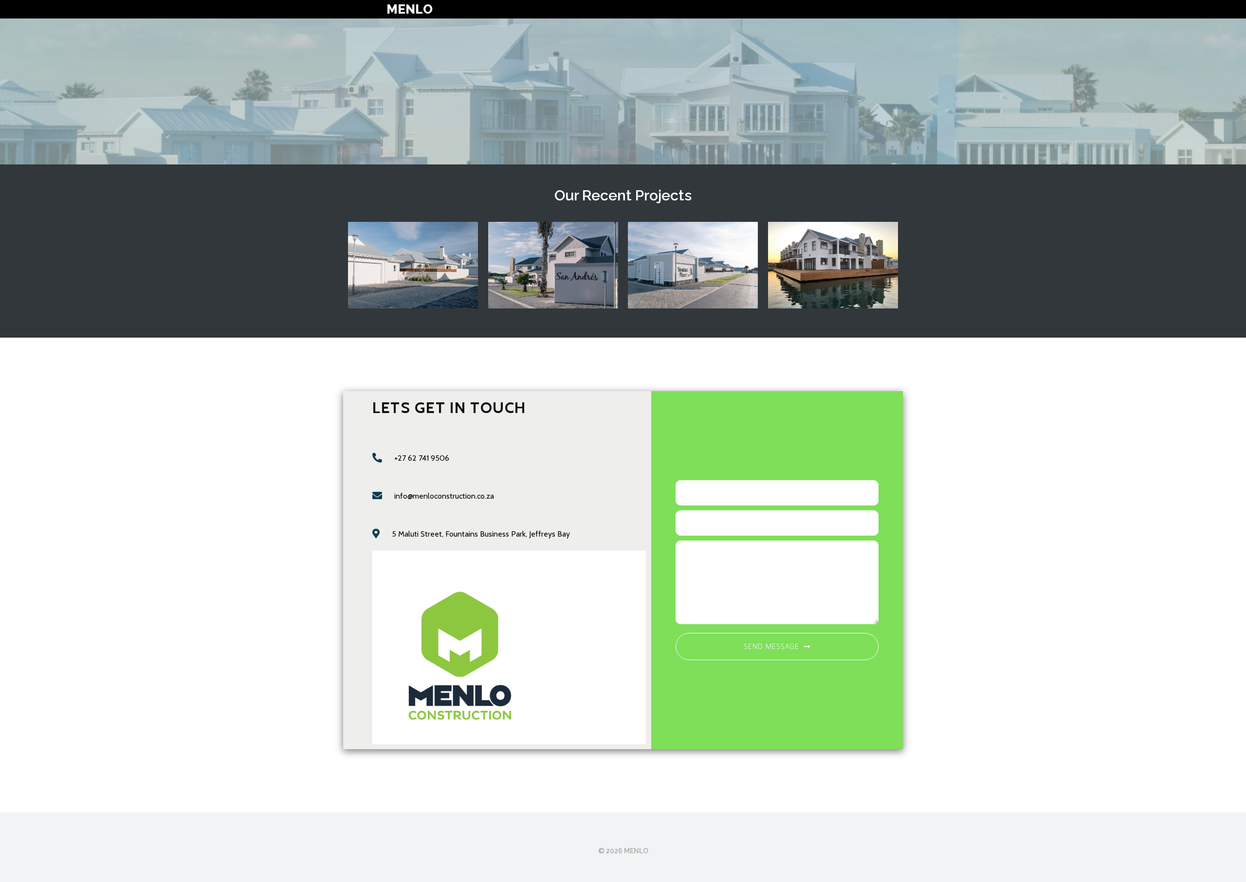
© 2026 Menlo (623, 851)
